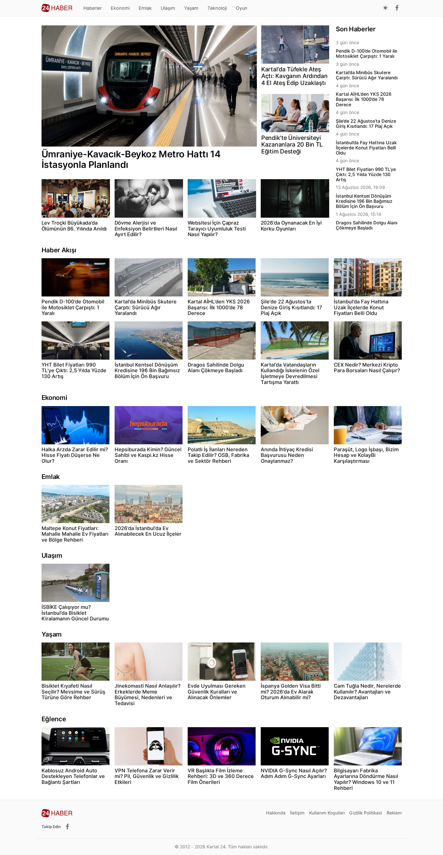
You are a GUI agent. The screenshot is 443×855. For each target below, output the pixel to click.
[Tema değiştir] (385, 8)
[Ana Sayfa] (57, 8)
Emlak (145, 8)
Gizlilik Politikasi (365, 812)
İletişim (297, 812)
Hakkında (276, 812)
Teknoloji (217, 8)
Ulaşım (168, 8)
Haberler (92, 8)
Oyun (241, 8)
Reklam (394, 812)
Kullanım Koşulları (327, 812)
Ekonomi (120, 8)
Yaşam (191, 8)
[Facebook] (397, 8)
